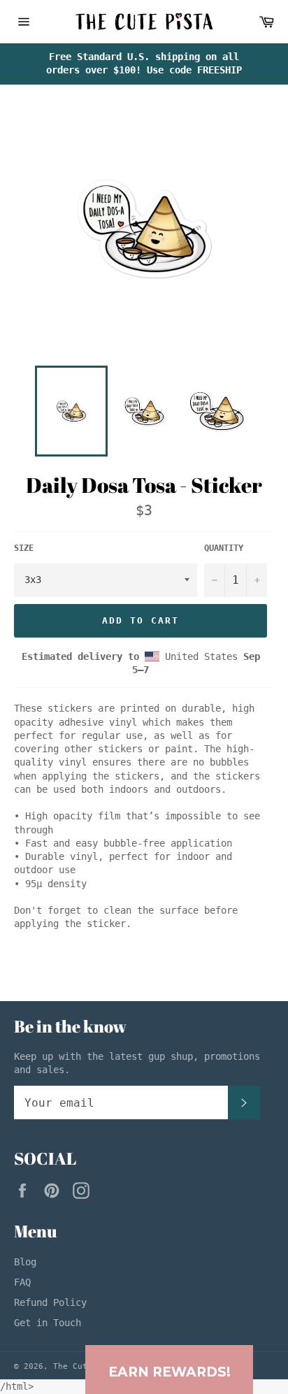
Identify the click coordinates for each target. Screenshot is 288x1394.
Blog (25, 1261)
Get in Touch (47, 1322)
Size (24, 548)
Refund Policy (50, 1302)
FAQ (22, 1282)
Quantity (223, 548)
